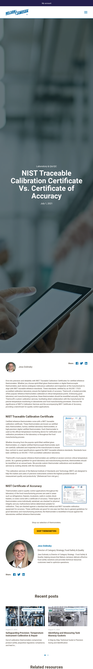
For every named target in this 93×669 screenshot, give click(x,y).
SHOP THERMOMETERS (46, 531)
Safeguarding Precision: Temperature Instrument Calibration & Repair (24, 634)
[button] (45, 655)
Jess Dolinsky (45, 545)
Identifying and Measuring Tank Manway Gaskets (64, 634)
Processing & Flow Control (32, 610)
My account (46, 3)
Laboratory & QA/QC (46, 166)
